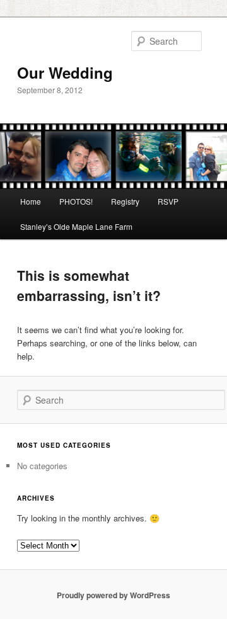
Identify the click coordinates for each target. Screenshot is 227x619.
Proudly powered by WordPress (113, 595)
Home (30, 201)
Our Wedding (65, 72)
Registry (125, 201)
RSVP (168, 201)
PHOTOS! (76, 201)
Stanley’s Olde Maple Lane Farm (76, 226)
